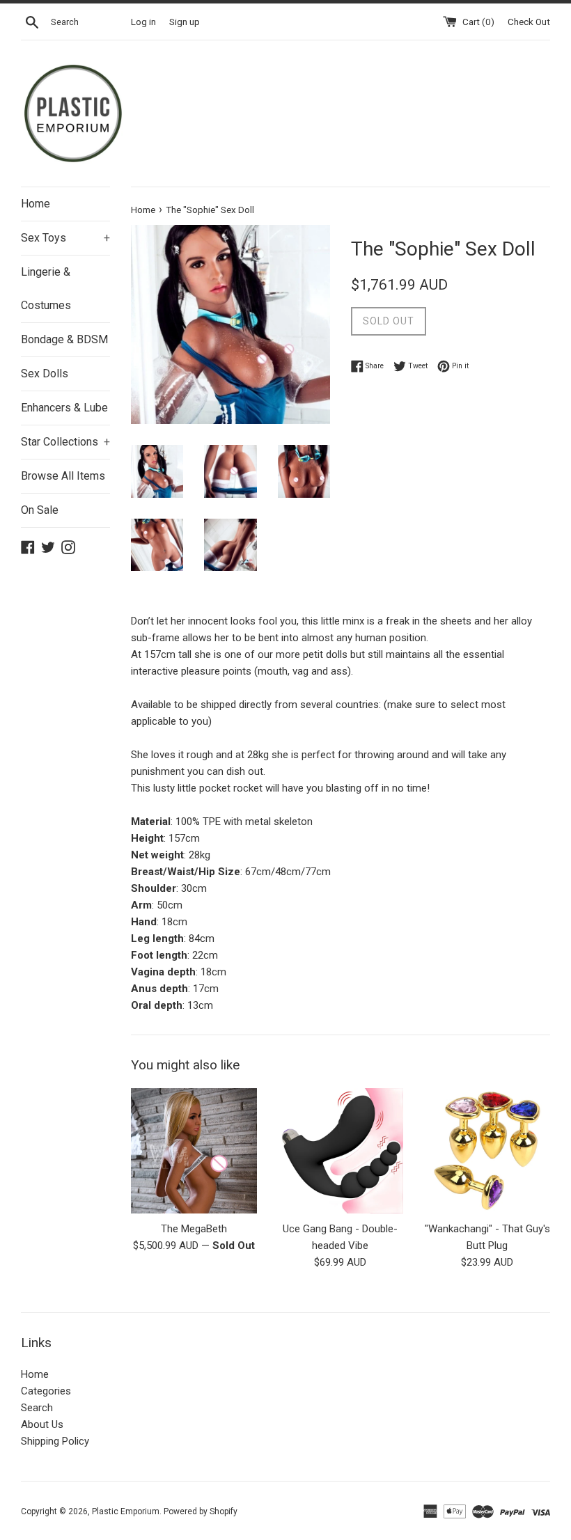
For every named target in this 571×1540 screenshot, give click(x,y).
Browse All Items (63, 475)
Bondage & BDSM (64, 339)
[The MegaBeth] (194, 1151)
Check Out (529, 21)
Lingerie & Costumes (46, 288)
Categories (46, 1391)
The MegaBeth (194, 1229)
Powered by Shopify (200, 1511)
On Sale (39, 510)
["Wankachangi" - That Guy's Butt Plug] (487, 1151)
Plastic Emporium (125, 1511)
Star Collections (65, 441)
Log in (143, 21)
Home (35, 203)
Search (37, 1407)
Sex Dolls (44, 373)
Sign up (184, 21)
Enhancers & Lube (64, 407)
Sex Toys (65, 237)
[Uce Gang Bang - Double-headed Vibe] (341, 1151)
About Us (42, 1424)
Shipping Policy (55, 1441)
